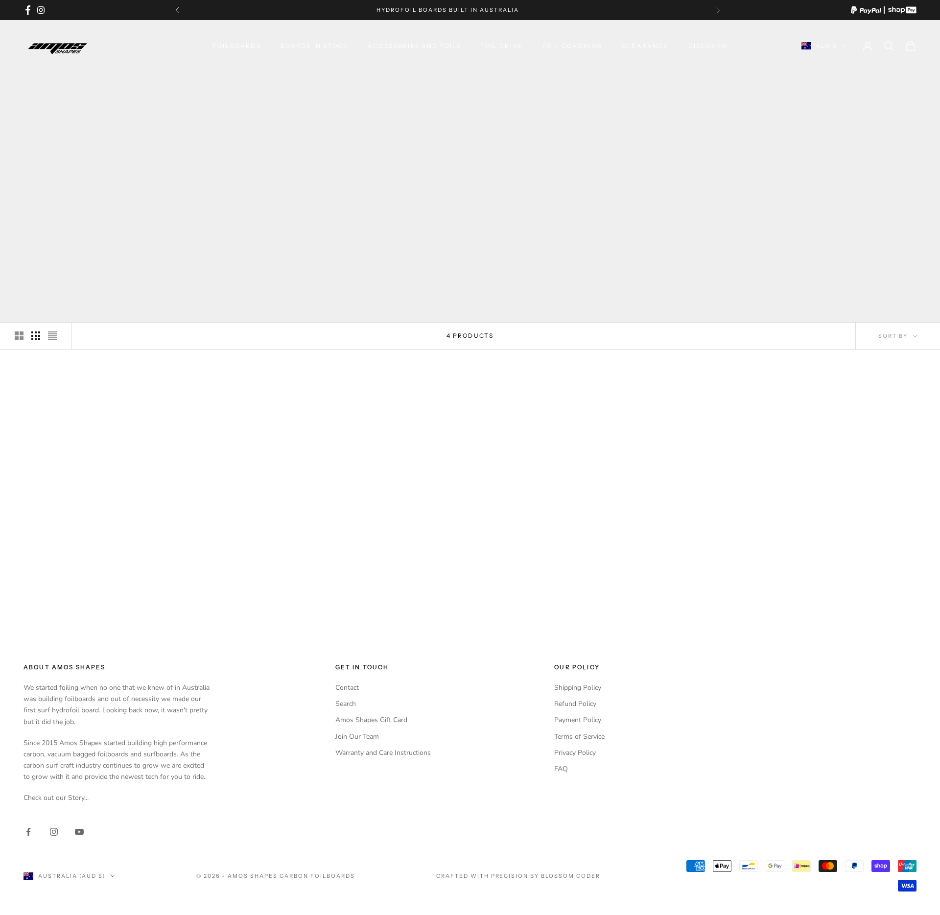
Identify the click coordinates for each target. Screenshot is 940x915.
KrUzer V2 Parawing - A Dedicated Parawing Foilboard (124, 593)
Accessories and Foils (414, 45)
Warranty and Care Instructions (383, 752)
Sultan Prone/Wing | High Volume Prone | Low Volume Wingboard (354, 593)
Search (345, 703)
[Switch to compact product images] (52, 336)
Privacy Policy (575, 752)
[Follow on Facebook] (28, 832)
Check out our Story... (56, 797)
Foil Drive (501, 45)
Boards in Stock (314, 45)
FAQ (561, 769)
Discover (707, 45)
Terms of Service (579, 736)
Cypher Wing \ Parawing (585, 588)
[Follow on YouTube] (79, 832)
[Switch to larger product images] (19, 336)
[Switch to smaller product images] (35, 336)
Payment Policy (577, 720)
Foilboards (237, 45)
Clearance (645, 45)
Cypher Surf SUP (815, 588)
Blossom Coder (570, 875)
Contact (347, 687)
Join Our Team (357, 736)
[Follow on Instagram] (54, 832)
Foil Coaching (572, 45)
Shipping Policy (577, 687)
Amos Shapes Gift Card (371, 720)
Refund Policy (575, 703)
